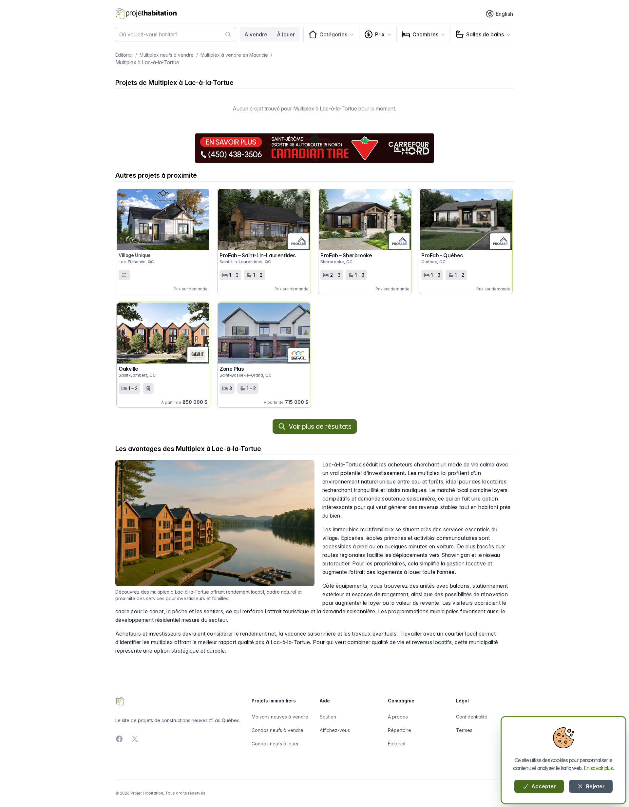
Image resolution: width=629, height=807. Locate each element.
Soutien (328, 716)
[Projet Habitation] (146, 14)
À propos (398, 716)
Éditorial (124, 55)
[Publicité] (314, 148)
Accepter (543, 786)
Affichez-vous (335, 730)
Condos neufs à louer (275, 743)
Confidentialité (471, 716)
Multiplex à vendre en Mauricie (234, 55)
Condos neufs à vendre (277, 730)
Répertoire (399, 730)
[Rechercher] (228, 34)
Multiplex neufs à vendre (167, 55)
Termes (464, 730)
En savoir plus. (599, 768)
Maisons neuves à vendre (280, 716)
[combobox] (175, 34)
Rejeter (595, 786)
